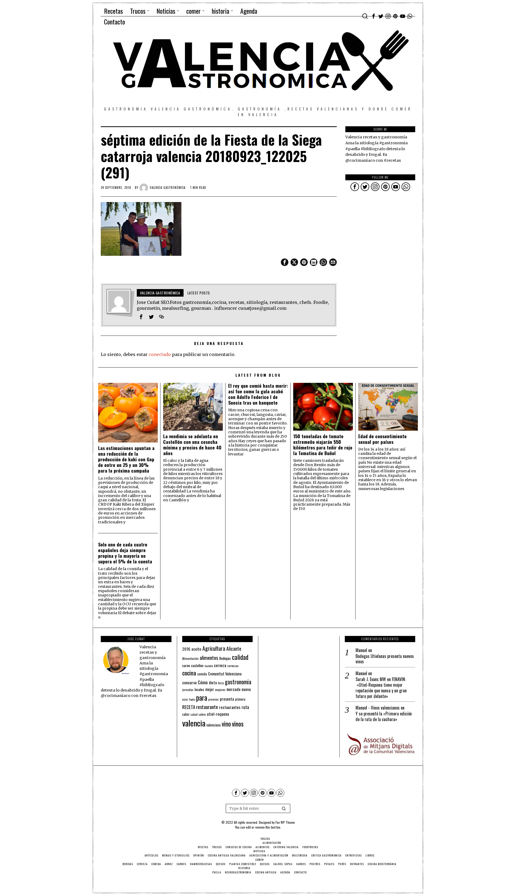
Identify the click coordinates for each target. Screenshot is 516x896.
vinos (237, 723)
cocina (189, 672)
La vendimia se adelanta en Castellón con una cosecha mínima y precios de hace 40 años (192, 444)
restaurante (207, 706)
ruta (245, 707)
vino (226, 723)
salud (194, 714)
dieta (213, 682)
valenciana (213, 725)
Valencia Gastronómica (167, 187)
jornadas (188, 690)
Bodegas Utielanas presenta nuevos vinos (385, 659)
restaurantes (230, 707)
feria (221, 683)
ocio (185, 699)
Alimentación (190, 658)
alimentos (209, 657)
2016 (186, 649)
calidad (240, 657)
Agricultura (213, 648)
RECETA (188, 707)
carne (186, 665)
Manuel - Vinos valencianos (378, 707)
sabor (185, 714)
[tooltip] (373, 16)
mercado (234, 689)
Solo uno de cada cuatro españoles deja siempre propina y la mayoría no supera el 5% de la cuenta (125, 553)
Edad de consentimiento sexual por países (382, 439)
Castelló (209, 666)
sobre (202, 714)
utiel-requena (218, 714)
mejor (209, 689)
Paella (192, 699)
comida (202, 674)
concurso (189, 682)
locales (199, 689)
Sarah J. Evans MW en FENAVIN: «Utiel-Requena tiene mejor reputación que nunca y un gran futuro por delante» (381, 688)
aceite (196, 649)
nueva (246, 689)
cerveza (220, 665)
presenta (227, 699)
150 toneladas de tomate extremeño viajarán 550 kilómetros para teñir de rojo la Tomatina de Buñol (322, 444)
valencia (193, 723)
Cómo (203, 682)
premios (213, 699)
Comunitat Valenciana (225, 674)
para (201, 697)
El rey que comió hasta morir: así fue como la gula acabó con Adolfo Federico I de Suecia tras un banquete (258, 394)
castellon (197, 665)
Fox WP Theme (285, 822)
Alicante (233, 648)
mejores (220, 689)
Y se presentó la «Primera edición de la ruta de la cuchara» (384, 716)
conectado (160, 354)
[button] (283, 808)
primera (240, 699)
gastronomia (238, 682)
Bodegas (225, 658)
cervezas (233, 666)
